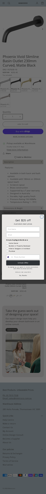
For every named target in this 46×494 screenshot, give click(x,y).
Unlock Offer (23, 263)
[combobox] (9, 257)
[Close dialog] (41, 216)
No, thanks (23, 275)
